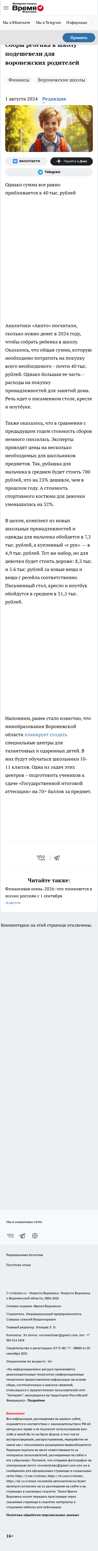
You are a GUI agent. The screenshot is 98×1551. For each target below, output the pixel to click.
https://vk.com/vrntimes (65, 1476)
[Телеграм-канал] (49, 172)
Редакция (54, 99)
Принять (79, 37)
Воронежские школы (61, 80)
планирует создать (45, 734)
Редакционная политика (24, 1255)
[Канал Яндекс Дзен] (71, 161)
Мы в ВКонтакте (16, 22)
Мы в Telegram (48, 22)
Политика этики (18, 1265)
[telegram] (58, 858)
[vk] (41, 858)
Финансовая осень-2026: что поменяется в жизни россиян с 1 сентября (48, 895)
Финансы (18, 80)
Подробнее (36, 1400)
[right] (92, 23)
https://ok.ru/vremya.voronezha (29, 1481)
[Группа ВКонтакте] (26, 161)
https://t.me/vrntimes (30, 1476)
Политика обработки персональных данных (42, 1515)
